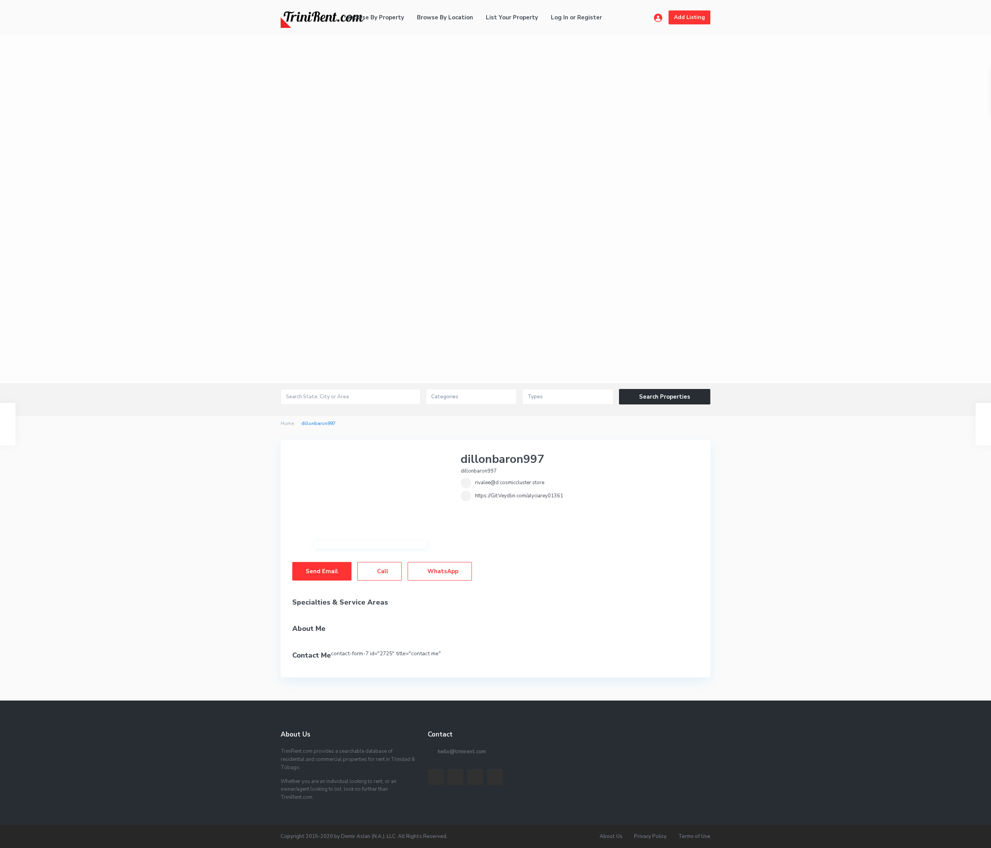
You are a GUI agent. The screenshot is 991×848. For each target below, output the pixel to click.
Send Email (322, 571)
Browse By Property (376, 17)
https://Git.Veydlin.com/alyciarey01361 (519, 495)
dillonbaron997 (502, 459)
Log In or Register (576, 17)
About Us (611, 836)
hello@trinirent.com (462, 751)
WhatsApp (442, 571)
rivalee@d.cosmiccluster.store (509, 482)
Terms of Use (694, 836)
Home (287, 423)
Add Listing (689, 17)
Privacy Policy (650, 836)
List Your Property (512, 17)
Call (381, 571)
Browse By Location (445, 17)
